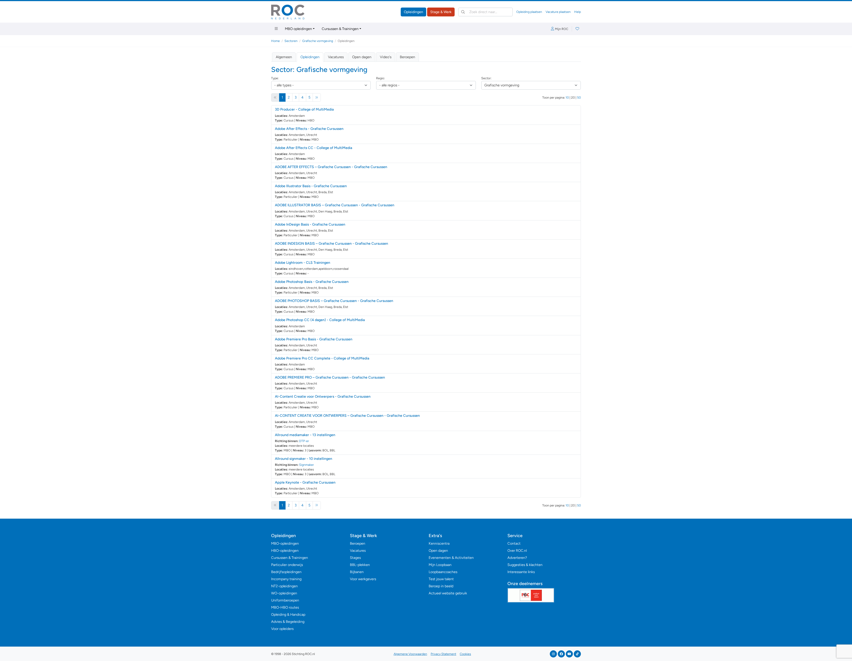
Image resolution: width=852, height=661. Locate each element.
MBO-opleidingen (285, 543)
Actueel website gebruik (448, 593)
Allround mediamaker (305, 435)
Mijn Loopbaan (440, 565)
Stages (355, 558)
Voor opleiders (282, 629)
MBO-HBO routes (285, 607)
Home (275, 41)
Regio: (380, 78)
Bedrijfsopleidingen (286, 572)
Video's (385, 57)
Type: (275, 78)
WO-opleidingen (284, 593)
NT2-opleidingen (284, 586)
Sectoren (291, 41)
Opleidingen (413, 12)
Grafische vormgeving (317, 41)
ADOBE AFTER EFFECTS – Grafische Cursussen (331, 167)
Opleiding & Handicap (288, 614)
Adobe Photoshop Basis (312, 282)
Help (577, 12)
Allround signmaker (303, 459)
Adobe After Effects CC (313, 148)
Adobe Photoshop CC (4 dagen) (320, 320)
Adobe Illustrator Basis (311, 186)
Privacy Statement (443, 654)
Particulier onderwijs (287, 565)
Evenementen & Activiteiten (451, 558)
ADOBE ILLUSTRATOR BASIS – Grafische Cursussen (334, 205)
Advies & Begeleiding (287, 621)
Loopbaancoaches (443, 572)
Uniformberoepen (285, 600)
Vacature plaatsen (558, 12)
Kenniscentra (439, 543)
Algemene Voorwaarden (410, 654)
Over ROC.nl (517, 550)
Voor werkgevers (363, 579)
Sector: (486, 78)
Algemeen (284, 57)
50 (579, 97)
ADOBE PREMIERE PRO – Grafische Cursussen (330, 377)
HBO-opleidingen (285, 550)
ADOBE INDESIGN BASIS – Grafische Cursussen (331, 243)
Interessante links (521, 572)
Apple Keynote (305, 482)
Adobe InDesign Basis (310, 224)
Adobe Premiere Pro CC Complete (322, 358)
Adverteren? (517, 558)
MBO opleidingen (298, 29)
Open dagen (361, 57)
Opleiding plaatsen (529, 12)
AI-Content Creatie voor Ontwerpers (323, 396)
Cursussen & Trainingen (340, 29)
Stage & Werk (441, 12)
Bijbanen (357, 572)
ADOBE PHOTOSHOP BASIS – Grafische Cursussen (334, 301)
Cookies (465, 654)
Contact (514, 543)
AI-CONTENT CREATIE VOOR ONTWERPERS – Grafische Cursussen (347, 415)
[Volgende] (317, 97)
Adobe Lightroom (302, 262)
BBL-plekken (360, 565)
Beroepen (407, 57)
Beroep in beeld (441, 586)
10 (567, 97)
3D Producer (304, 109)
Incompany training (286, 579)
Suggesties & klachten (524, 565)
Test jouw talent (441, 579)
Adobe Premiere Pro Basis (313, 339)
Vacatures (336, 57)
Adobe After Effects (309, 129)
